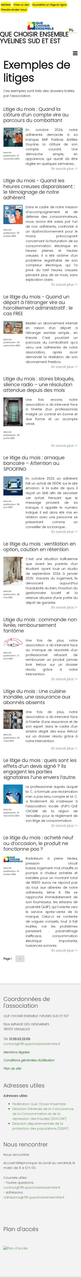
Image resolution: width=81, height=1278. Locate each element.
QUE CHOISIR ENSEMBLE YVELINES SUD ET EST (34, 37)
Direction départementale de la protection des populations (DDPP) (40, 1126)
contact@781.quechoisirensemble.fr (31, 1044)
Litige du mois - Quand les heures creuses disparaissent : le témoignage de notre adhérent (39, 189)
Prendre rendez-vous (14, 9)
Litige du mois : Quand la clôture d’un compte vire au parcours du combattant (36, 115)
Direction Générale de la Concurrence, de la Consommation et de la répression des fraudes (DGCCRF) (43, 1114)
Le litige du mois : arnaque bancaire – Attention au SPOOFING (34, 463)
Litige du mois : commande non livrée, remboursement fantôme (40, 625)
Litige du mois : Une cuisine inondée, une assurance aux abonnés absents (36, 697)
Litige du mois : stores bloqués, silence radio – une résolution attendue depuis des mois (38, 384)
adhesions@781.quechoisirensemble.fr (34, 1197)
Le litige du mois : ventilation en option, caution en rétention (39, 547)
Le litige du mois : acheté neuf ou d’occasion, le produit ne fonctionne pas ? (38, 843)
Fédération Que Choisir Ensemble (39, 1104)
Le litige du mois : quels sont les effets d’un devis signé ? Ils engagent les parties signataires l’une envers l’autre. (39, 769)
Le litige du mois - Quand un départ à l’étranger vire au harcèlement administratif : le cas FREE (38, 305)
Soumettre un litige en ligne (49, 4)
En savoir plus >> (65, 168)
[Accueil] (40, 25)
